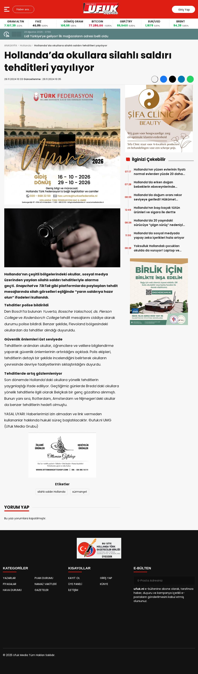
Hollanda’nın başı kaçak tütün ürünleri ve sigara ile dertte (157, 210)
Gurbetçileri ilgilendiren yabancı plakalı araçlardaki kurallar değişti (76, 36)
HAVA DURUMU (12, 590)
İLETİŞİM (73, 590)
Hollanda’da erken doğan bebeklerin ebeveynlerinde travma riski (154, 184)
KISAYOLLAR (79, 568)
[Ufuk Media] (101, 9)
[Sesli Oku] (154, 79)
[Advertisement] (33, 618)
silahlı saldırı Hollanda (51, 492)
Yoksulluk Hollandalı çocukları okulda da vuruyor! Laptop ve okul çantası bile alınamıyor (156, 248)
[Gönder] (190, 580)
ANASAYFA (10, 45)
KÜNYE (104, 584)
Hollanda (25, 45)
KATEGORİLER (15, 568)
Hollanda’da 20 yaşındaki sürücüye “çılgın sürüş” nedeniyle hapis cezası (159, 222)
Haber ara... (23, 9)
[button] (14, 34)
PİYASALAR (9, 584)
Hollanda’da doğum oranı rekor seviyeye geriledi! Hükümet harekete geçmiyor (158, 197)
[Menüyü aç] (7, 9)
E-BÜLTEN (142, 568)
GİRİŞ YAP (106, 578)
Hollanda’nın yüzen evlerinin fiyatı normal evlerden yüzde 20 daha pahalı (159, 171)
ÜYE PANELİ (75, 584)
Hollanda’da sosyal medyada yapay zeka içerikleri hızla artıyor (159, 235)
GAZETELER (42, 590)
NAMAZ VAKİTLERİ (45, 584)
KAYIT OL (74, 578)
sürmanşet (79, 492)
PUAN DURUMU (44, 578)
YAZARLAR (9, 578)
